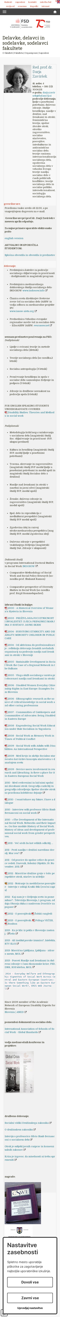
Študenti (8, 2)
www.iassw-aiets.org (22, 311)
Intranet (46, 6)
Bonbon (12, 923)
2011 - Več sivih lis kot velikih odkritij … (30, 843)
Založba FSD (45, 2)
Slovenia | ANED (14, 1012)
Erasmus (22, 6)
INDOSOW (28, 566)
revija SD (10, 6)
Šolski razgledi (43, 913)
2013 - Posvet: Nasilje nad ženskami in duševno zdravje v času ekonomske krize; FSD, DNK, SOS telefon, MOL (30, 964)
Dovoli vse (30, 1282)
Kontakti (32, 2)
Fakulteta (18, 53)
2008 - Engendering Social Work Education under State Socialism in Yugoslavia (30, 727)
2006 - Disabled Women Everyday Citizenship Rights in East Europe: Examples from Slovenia (30, 688)
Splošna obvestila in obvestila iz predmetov (30, 255)
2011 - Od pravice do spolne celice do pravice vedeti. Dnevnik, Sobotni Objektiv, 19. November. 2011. (29, 863)
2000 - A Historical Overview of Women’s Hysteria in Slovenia (29, 610)
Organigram (31, 53)
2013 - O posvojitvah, (20, 920)
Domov (55, 11)
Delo (12, 933)
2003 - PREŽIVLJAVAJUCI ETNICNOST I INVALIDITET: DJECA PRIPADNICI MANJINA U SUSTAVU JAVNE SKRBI (30, 621)
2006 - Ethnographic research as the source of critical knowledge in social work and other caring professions (30, 702)
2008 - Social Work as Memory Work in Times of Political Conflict (29, 737)
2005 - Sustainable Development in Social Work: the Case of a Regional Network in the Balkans (30, 665)
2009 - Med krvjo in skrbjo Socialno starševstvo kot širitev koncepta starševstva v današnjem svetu (30, 759)
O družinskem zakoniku (19, 1129)
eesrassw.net (41, 325)
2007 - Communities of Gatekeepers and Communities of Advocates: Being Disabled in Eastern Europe (30, 715)
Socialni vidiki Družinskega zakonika (26, 1123)
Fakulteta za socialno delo (30, 23)
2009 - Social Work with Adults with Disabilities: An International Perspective (30, 747)
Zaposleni (20, 2)
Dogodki (34, 6)
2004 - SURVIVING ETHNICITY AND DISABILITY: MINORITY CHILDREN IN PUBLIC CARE (30, 635)
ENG (57, 1)
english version (14, 238)
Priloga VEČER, (44, 920)
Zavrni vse (30, 1298)
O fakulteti (7, 53)
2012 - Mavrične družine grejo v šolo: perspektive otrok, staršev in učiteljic (30, 875)
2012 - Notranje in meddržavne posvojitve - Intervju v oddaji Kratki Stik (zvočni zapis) (30, 886)
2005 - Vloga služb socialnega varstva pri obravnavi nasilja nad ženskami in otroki (30, 677)
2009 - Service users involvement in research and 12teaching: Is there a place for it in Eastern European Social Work (30, 772)
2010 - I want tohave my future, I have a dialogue (30, 801)
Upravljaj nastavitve (30, 1308)
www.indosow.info (33, 290)
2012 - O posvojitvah (19, 913)
